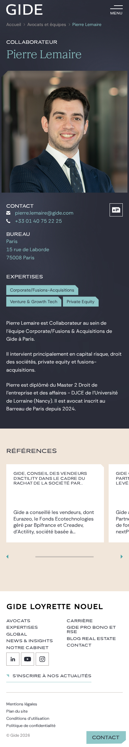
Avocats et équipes (46, 24)
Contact (106, 737)
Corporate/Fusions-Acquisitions (42, 290)
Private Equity (81, 301)
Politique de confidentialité (30, 725)
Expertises (22, 627)
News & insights (29, 641)
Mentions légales (21, 704)
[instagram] (42, 659)
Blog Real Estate (91, 639)
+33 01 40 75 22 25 (38, 221)
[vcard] (116, 209)
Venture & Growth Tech (33, 301)
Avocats (18, 621)
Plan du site (17, 711)
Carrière (80, 621)
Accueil (13, 24)
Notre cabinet (27, 648)
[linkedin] (12, 659)
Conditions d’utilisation (27, 718)
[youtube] (27, 659)
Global (16, 634)
